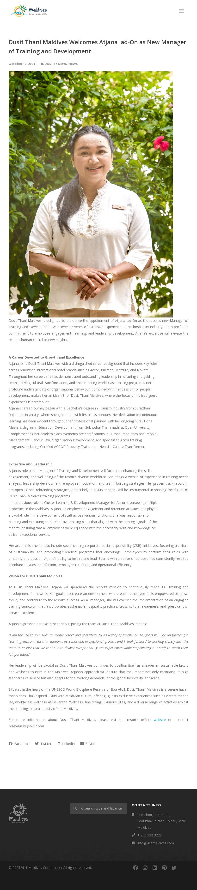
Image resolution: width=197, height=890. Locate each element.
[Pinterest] (164, 867)
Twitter (45, 743)
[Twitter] (174, 867)
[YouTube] (183, 867)
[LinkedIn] (155, 867)
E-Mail (90, 743)
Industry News (54, 63)
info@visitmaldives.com (155, 843)
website (160, 719)
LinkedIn (68, 743)
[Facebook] (135, 867)
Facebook (21, 743)
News (73, 63)
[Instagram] (145, 867)
